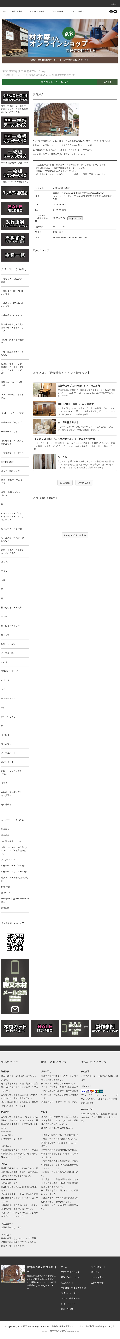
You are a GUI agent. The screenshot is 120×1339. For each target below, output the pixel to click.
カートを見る (97, 1277)
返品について (67, 1282)
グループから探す (58, 11)
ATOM (70, 1309)
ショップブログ (68, 1304)
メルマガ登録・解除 (70, 1298)
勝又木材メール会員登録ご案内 (14, 879)
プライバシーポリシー (71, 1293)
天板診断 (5, 908)
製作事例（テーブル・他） (13, 865)
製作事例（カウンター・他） (14, 871)
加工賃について (8, 859)
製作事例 (5, 829)
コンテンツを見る (77, 11)
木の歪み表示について (11, 841)
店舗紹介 (5, 835)
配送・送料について (70, 1277)
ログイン (95, 1272)
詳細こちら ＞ (75, 218)
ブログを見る (84, 482)
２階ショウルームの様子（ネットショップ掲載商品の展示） (14, 850)
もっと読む (65, 482)
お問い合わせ (97, 1282)
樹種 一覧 (5, 886)
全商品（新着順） (17, 11)
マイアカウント (98, 1267)
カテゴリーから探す (38, 11)
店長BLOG (6, 892)
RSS (63, 1309)
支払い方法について (70, 1272)
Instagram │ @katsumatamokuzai (15, 900)
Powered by (45, 1331)
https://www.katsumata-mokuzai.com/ (70, 237)
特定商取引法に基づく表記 (73, 1288)
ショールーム (41, 215)
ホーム (5, 11)
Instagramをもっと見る (75, 535)
